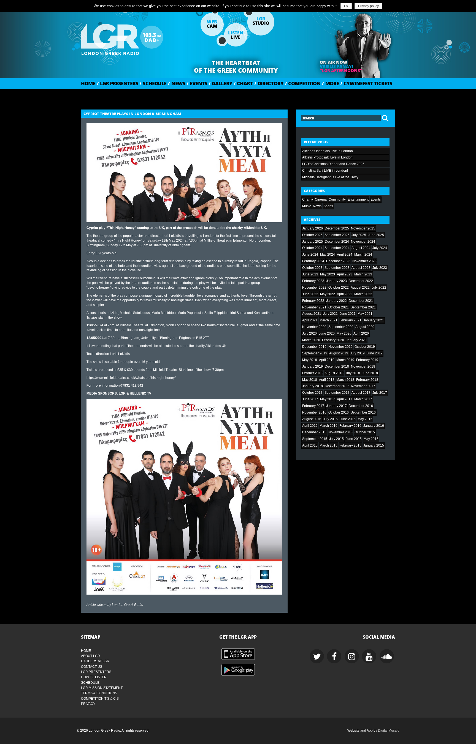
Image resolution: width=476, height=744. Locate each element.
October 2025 (312, 235)
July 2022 (379, 287)
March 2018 (345, 380)
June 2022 (310, 294)
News (176, 83)
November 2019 (340, 347)
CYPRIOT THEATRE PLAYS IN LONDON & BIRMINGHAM (132, 113)
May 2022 (327, 294)
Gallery (220, 83)
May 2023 (327, 274)
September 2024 (337, 248)
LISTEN (235, 35)
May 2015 (371, 439)
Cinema (321, 199)
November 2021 (314, 307)
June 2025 (376, 235)
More (330, 83)
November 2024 (363, 242)
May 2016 (365, 419)
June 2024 (310, 254)
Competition (302, 83)
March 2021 (328, 320)
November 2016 (314, 412)
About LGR (90, 656)
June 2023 (310, 274)
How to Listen (94, 677)
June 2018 (370, 373)
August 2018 (334, 373)
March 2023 (363, 274)
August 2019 (338, 353)
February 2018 (367, 380)
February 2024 (313, 261)
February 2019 (367, 360)
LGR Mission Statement (102, 688)
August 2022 (360, 287)
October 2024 (312, 248)
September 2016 (363, 412)
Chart (243, 83)
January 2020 (356, 340)
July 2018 (352, 373)
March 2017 (363, 399)
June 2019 (375, 353)
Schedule (152, 83)
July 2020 (309, 333)
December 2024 (337, 242)
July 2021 (330, 314)
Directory (268, 83)
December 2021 (361, 301)
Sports (328, 206)
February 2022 (313, 301)
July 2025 (358, 235)
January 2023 (336, 281)
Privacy (88, 704)
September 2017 (337, 393)
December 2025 (337, 228)
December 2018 (337, 366)
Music (306, 206)
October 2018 (312, 373)
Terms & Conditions (99, 693)
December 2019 (314, 347)
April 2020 (361, 333)
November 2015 (340, 432)
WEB (212, 24)
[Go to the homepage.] (136, 37)
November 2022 (314, 287)
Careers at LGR (95, 661)
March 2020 (311, 340)
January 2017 (336, 406)
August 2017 (360, 393)
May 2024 (327, 254)
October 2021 (338, 307)
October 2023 (312, 268)
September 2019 (314, 353)
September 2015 (314, 439)
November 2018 (363, 366)
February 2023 (313, 281)
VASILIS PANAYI (336, 66)
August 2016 (311, 419)
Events (196, 83)
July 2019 (357, 353)
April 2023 (344, 274)
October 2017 (312, 393)
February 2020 (333, 340)
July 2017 (379, 393)
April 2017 (344, 399)
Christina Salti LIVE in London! (325, 171)
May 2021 (365, 314)
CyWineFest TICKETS (366, 83)
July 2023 (379, 268)
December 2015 (314, 432)
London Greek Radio (127, 605)
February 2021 (350, 320)
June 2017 (310, 399)
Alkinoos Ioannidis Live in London (327, 151)
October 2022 (338, 287)
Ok (346, 6)
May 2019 (309, 360)
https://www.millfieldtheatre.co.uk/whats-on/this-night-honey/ (130, 378)
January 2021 (373, 320)
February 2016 (350, 426)
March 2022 (363, 294)
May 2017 (327, 399)
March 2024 (363, 254)
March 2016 (328, 426)
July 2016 (330, 419)
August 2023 (360, 268)
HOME (88, 83)
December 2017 (337, 386)
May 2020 (344, 333)
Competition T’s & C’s (100, 699)
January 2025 (312, 242)
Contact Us (91, 667)
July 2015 (336, 439)
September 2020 (340, 327)
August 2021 (311, 314)
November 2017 (363, 386)
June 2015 (354, 439)
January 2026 (312, 228)
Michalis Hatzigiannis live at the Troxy (330, 177)
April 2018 (326, 380)
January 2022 (336, 301)
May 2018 (309, 380)
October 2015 (365, 432)
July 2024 (379, 248)
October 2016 (338, 412)
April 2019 (326, 360)
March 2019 (345, 360)
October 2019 (365, 347)
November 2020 (314, 327)
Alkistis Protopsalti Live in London (327, 157)
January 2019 (312, 366)
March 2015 (328, 445)
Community (337, 199)
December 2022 (361, 281)
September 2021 (363, 307)
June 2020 (327, 333)
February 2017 (313, 406)
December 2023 (338, 261)
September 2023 (337, 268)
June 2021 (348, 314)
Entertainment (358, 199)
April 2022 (344, 294)
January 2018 (312, 386)
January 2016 (373, 426)
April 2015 (310, 445)
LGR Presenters (117, 83)
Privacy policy (368, 6)
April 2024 (344, 254)
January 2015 (373, 445)
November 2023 (364, 261)
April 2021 (310, 320)
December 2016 (361, 406)
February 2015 (350, 445)
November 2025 (363, 228)
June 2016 (348, 419)
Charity (307, 199)
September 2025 (337, 235)
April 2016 (310, 426)
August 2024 (360, 248)
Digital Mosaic (388, 730)
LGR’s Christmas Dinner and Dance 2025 (333, 164)
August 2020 (364, 327)
